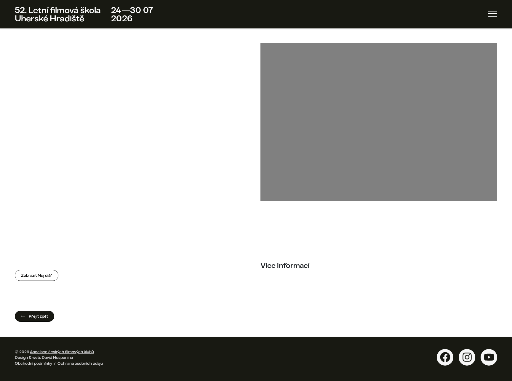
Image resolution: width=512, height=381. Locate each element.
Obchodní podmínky (33, 363)
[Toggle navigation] (492, 14)
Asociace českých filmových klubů (62, 351)
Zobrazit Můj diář (36, 275)
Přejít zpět (38, 316)
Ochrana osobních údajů (80, 363)
